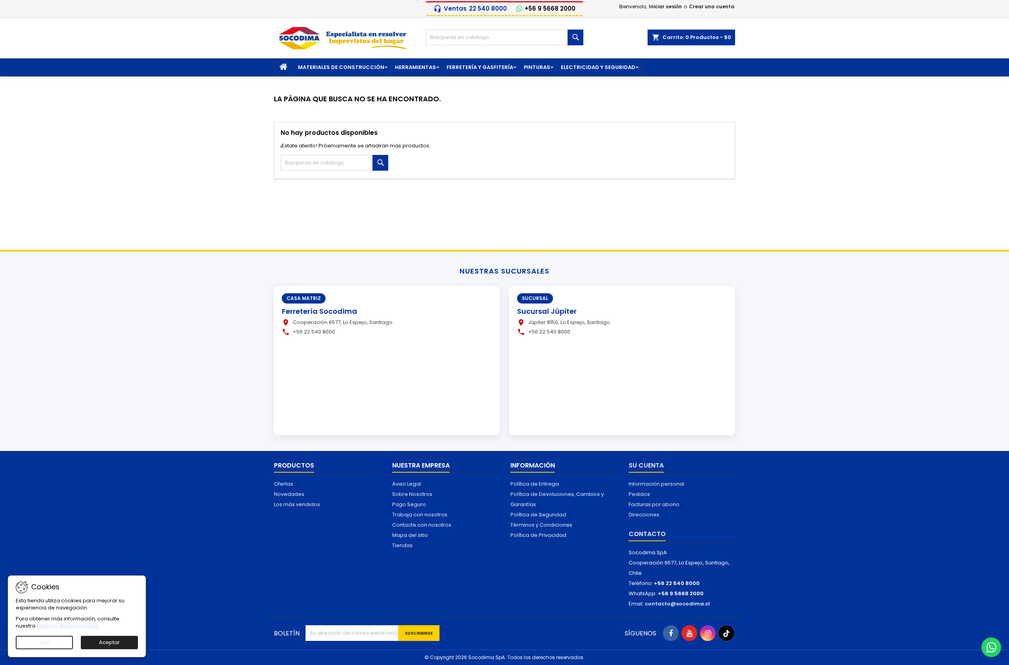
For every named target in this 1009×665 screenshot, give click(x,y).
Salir (44, 642)
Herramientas (415, 67)
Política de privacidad (67, 626)
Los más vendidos (297, 504)
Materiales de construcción (341, 67)
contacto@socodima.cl (677, 603)
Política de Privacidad (538, 535)
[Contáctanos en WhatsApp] (991, 647)
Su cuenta (646, 465)
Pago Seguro (409, 504)
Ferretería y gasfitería (480, 67)
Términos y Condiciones (541, 525)
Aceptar (109, 642)
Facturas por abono (654, 504)
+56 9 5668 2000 (550, 8)
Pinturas (537, 67)
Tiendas (402, 545)
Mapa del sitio (410, 535)
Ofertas (283, 484)
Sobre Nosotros (412, 494)
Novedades (289, 494)
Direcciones (644, 514)
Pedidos (639, 494)
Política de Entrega (534, 484)
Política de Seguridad (538, 514)
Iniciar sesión (665, 6)
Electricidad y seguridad (598, 67)
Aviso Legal (406, 484)
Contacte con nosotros (421, 525)
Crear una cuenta (711, 6)
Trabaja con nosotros (419, 514)
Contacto (647, 533)
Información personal (656, 484)
